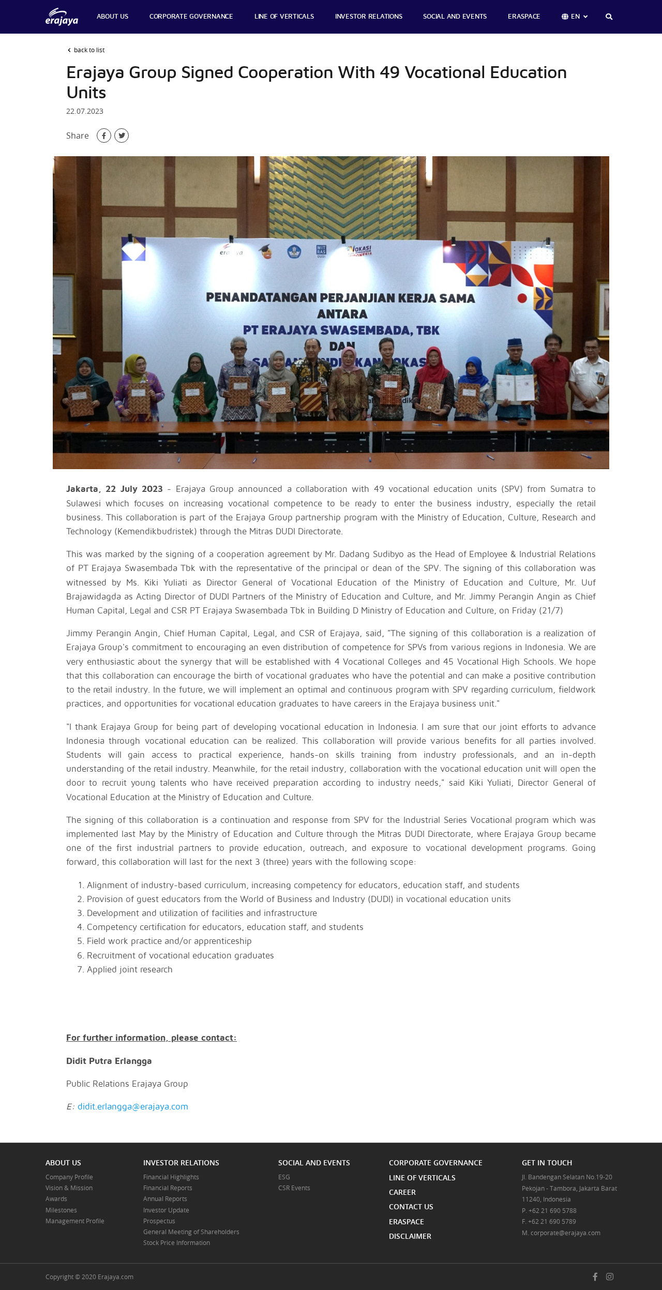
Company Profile (69, 1177)
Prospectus (159, 1221)
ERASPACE (524, 16)
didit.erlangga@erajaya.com (133, 1106)
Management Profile (75, 1221)
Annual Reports (165, 1198)
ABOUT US (112, 16)
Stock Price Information (176, 1242)
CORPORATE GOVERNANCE (191, 16)
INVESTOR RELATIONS (368, 16)
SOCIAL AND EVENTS (455, 16)
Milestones (61, 1210)
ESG (284, 1177)
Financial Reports (167, 1187)
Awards (56, 1198)
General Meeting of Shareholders (191, 1231)
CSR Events (294, 1187)
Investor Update (166, 1210)
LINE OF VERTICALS (284, 16)
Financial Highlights (171, 1177)
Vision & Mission (69, 1187)
